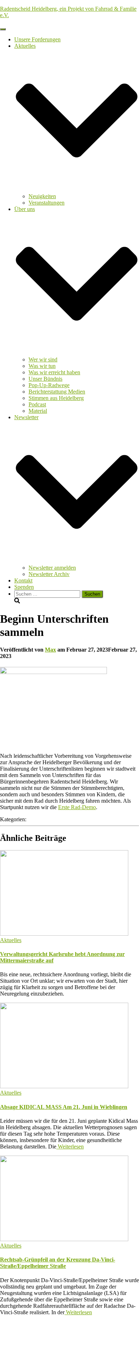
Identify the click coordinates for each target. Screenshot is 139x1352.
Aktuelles (10, 940)
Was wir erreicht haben (54, 372)
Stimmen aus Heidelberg (56, 398)
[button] (76, 190)
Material (38, 411)
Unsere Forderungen (37, 39)
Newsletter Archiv (49, 574)
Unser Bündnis (45, 379)
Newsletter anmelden (52, 568)
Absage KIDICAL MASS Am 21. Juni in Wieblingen (63, 1107)
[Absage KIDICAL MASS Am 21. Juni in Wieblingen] (64, 1086)
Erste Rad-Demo (77, 807)
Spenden (24, 587)
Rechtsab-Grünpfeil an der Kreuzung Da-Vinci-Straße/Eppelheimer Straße (57, 1262)
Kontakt (23, 580)
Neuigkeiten (42, 196)
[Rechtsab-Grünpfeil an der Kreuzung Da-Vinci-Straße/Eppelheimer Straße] (64, 1239)
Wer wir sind (43, 359)
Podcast (37, 404)
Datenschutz (28, 1330)
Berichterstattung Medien (57, 392)
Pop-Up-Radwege (49, 385)
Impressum (26, 1336)
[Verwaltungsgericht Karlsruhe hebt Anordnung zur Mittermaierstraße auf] (64, 934)
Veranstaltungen (47, 203)
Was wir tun (42, 366)
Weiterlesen (70, 1146)
